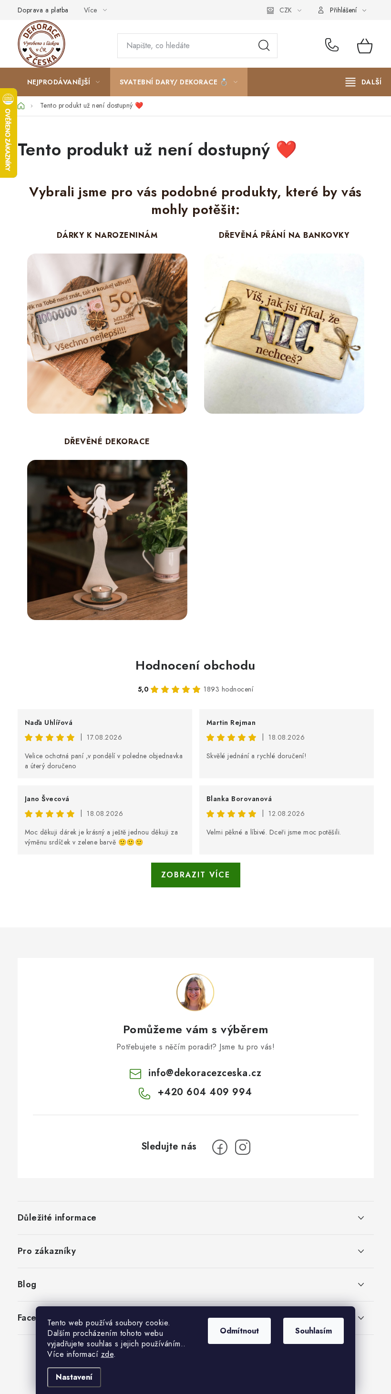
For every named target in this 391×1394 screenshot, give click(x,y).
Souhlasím (313, 1330)
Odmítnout (239, 1330)
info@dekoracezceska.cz (204, 1073)
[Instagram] (242, 1147)
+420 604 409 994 (334, 46)
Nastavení (74, 1377)
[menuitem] (64, 82)
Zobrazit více (195, 874)
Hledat (264, 45)
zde (107, 1354)
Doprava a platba (43, 10)
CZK (286, 10)
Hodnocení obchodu (195, 665)
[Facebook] (219, 1147)
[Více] (363, 82)
